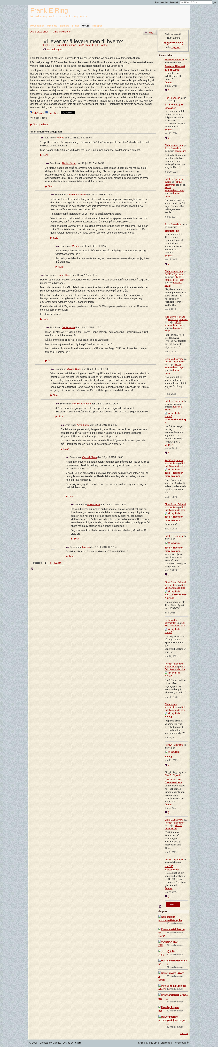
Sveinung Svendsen (174, 59)
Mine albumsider (176, 985)
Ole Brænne (68, 327)
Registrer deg (161, 2)
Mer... (173, 904)
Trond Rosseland (173, 224)
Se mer (169, 82)
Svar (44, 155)
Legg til (151, 32)
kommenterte (171, 463)
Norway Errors (175, 972)
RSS (32, 568)
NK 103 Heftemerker (173, 827)
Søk (214, 2)
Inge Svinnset (171, 316)
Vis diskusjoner (55, 49)
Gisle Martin (171, 145)
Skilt (140, 1042)
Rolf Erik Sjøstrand (174, 179)
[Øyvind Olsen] (35, 47)
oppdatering (180, 151)
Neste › (58, 562)
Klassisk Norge (176, 929)
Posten (103, 45)
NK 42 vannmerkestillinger (174, 189)
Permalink (42, 137)
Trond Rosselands (174, 148)
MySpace (39, 113)
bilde (183, 466)
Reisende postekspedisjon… (176, 1020)
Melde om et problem (158, 1042)
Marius (60, 137)
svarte (180, 145)
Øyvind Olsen (62, 45)
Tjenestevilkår (181, 1042)
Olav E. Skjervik (173, 775)
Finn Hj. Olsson (172, 98)
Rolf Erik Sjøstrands (174, 183)
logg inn (176, 47)
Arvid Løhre (83, 424)
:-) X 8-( (171, 951)
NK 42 (168, 632)
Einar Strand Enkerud (175, 504)
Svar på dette (39, 124)
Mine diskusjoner (61, 31)
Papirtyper (173, 1007)
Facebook (54, 113)
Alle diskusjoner (39, 31)
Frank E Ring (49, 10)
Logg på (174, 2)
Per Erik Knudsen (76, 194)
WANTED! (172, 941)
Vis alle (184, 1033)
